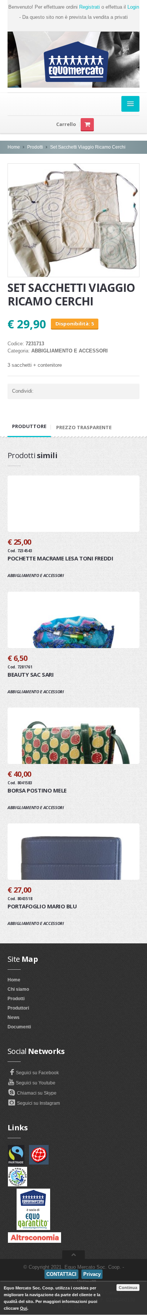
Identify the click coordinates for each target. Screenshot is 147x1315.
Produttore (29, 426)
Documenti (19, 1027)
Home (14, 147)
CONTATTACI (61, 1274)
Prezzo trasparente (84, 427)
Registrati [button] (89, 7)
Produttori (18, 1008)
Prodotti (35, 147)
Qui (23, 1308)
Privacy (92, 1274)
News (14, 1017)
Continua (128, 1287)
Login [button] (133, 7)
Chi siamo (18, 989)
